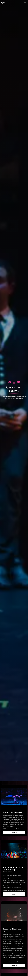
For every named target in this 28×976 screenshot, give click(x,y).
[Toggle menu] (25, 3)
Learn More (14, 832)
